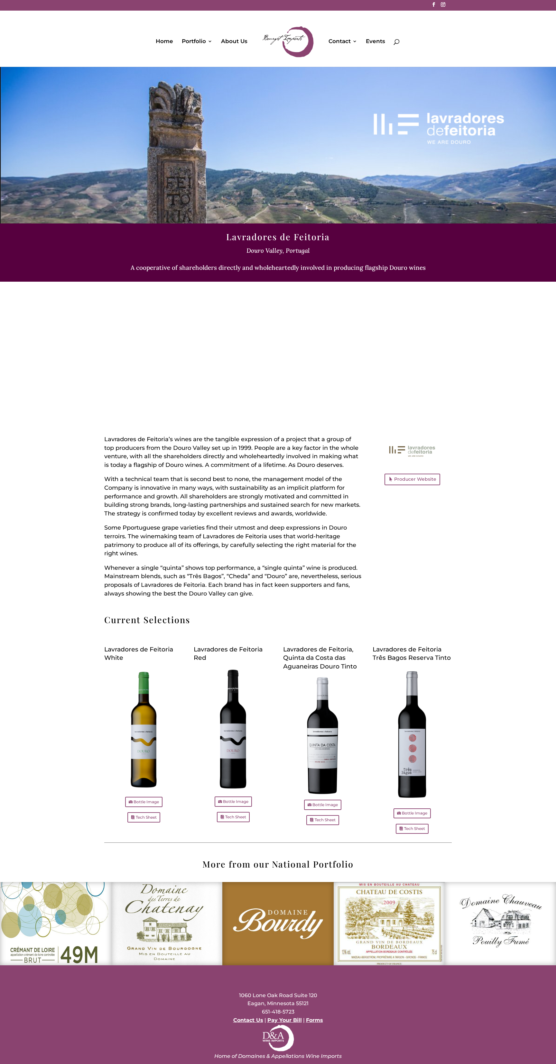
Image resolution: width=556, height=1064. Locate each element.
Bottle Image (146, 801)
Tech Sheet (146, 817)
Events (375, 41)
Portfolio (194, 41)
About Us (234, 41)
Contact (340, 41)
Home (164, 41)
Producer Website (415, 479)
